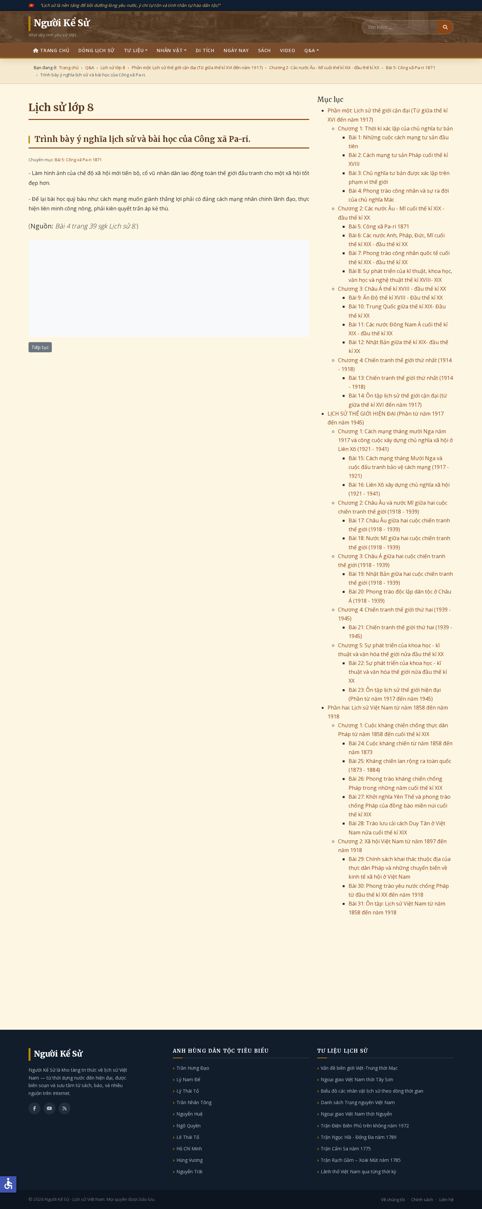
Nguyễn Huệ (189, 1114)
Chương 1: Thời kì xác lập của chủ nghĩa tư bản (395, 128)
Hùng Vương (189, 1160)
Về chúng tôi (393, 1199)
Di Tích (205, 50)
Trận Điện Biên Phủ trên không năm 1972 (365, 1125)
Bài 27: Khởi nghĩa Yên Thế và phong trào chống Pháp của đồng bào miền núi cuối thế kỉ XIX (400, 805)
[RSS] (64, 1108)
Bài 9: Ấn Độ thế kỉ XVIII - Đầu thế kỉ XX (396, 297)
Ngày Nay (236, 50)
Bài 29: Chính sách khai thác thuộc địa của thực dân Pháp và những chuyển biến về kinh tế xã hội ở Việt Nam (400, 867)
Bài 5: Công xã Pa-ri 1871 (78, 160)
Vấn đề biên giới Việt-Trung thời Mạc (359, 1068)
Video (287, 50)
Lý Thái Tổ (187, 1091)
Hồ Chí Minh (189, 1148)
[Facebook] (34, 1108)
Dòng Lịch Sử (96, 50)
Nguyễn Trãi (189, 1171)
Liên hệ (446, 1199)
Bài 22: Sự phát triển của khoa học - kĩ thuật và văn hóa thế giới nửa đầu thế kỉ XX (398, 671)
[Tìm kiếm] (445, 27)
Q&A (309, 50)
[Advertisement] (169, 288)
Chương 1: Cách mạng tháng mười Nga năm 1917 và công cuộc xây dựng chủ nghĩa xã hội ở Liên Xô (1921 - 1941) (395, 440)
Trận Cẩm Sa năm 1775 (346, 1148)
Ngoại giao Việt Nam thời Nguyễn (356, 1114)
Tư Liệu (134, 50)
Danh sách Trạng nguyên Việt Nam (358, 1102)
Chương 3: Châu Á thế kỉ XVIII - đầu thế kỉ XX (392, 288)
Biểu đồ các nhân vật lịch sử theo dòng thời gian (372, 1091)
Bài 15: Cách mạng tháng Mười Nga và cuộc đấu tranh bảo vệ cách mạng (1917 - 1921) (399, 467)
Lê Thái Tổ (187, 1137)
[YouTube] (49, 1108)
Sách (264, 50)
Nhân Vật (170, 50)
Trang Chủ (55, 50)
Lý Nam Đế (188, 1079)
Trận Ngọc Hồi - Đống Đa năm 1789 (358, 1137)
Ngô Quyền (188, 1125)
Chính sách (422, 1199)
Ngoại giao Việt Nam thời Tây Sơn (357, 1079)
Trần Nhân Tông (193, 1102)
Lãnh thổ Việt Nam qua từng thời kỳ (358, 1171)
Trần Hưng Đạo (192, 1068)
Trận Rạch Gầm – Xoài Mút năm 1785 (361, 1160)
